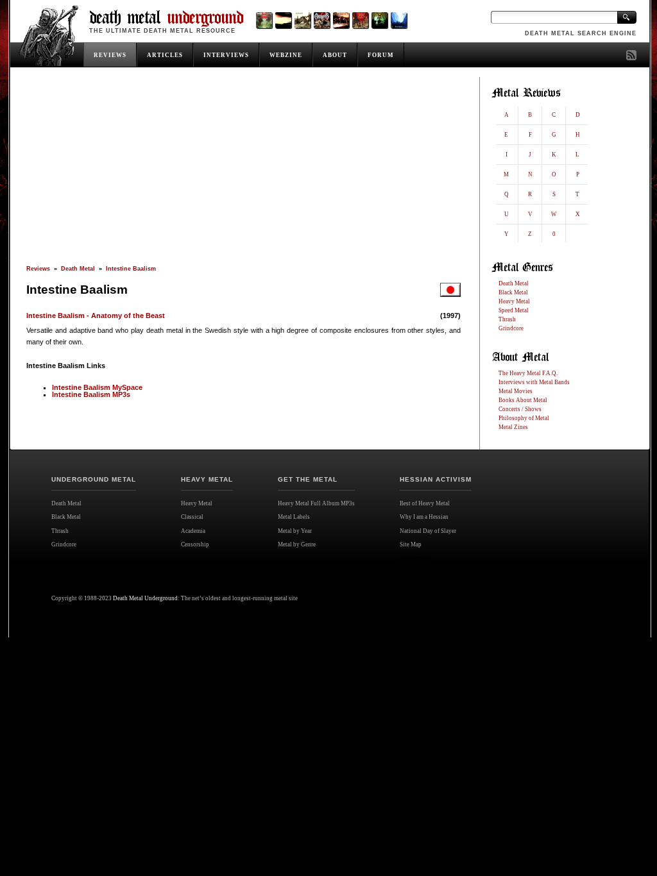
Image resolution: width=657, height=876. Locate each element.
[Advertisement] (243, 171)
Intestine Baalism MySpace (97, 387)
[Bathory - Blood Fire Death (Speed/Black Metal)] (341, 20)
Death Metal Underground (145, 598)
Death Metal (78, 268)
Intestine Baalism (131, 268)
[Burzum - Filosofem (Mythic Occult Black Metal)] (302, 20)
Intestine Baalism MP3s (91, 394)
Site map (415, 558)
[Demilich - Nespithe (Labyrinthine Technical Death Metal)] (360, 20)
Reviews (38, 268)
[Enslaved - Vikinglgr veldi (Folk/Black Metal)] (379, 20)
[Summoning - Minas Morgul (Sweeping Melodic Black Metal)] (399, 20)
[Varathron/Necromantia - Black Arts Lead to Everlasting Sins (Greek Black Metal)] (264, 20)
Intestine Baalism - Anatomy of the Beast (95, 315)
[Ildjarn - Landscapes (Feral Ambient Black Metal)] (283, 20)
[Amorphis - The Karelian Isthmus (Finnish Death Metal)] (322, 20)
